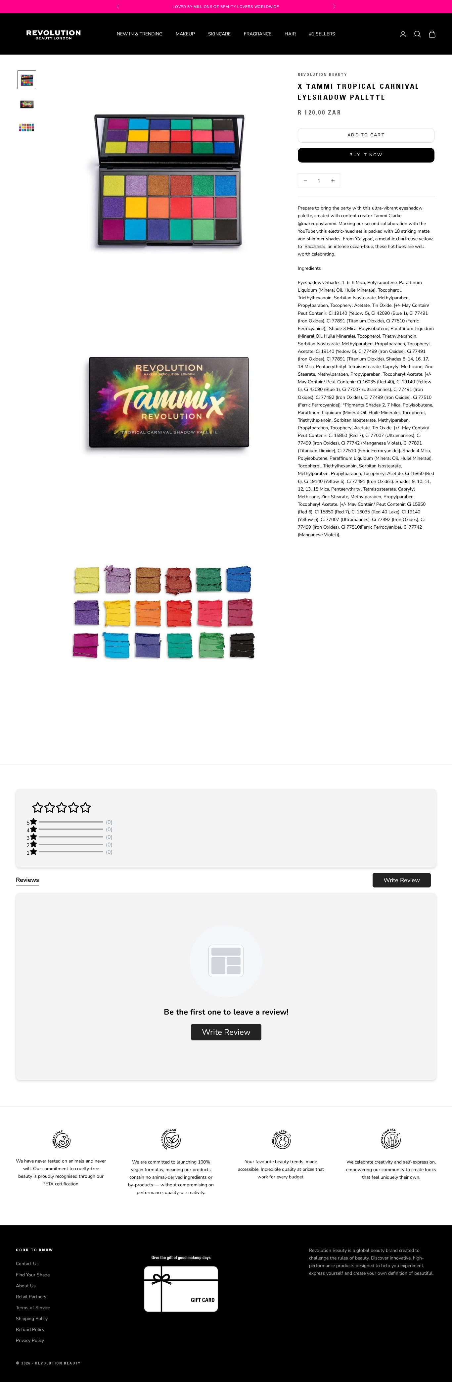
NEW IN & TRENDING (139, 34)
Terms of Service (33, 1308)
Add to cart (366, 135)
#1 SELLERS (322, 34)
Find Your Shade (33, 1275)
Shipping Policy (32, 1318)
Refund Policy (30, 1329)
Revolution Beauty (322, 74)
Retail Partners (31, 1297)
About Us (26, 1286)
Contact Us (27, 1264)
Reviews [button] (27, 880)
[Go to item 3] (27, 127)
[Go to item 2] (27, 103)
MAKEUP (185, 34)
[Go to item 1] (27, 80)
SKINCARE (219, 34)
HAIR (290, 34)
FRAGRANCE (257, 34)
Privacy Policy (30, 1340)
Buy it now (366, 155)
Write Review (402, 880)
